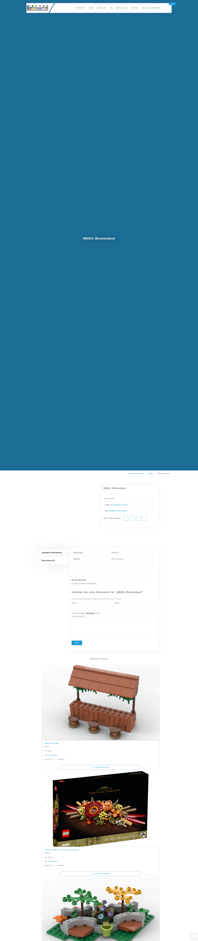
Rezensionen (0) (48, 560)
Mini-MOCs (118, 505)
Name (74, 603)
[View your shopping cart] (169, 8)
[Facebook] (126, 518)
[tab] (55, 553)
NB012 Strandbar (52, 743)
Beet (118, 511)
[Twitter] (132, 518)
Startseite (80, 8)
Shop (91, 8)
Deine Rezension (79, 616)
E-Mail (118, 603)
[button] (100, 767)
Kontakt (135, 8)
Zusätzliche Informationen (52, 553)
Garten (125, 505)
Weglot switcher (151, 8)
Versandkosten (53, 755)
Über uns (102, 8)
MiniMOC (112, 511)
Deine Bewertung (79, 613)
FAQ (111, 8)
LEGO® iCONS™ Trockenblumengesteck (62, 850)
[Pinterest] (138, 518)
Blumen (124, 511)
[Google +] (144, 518)
